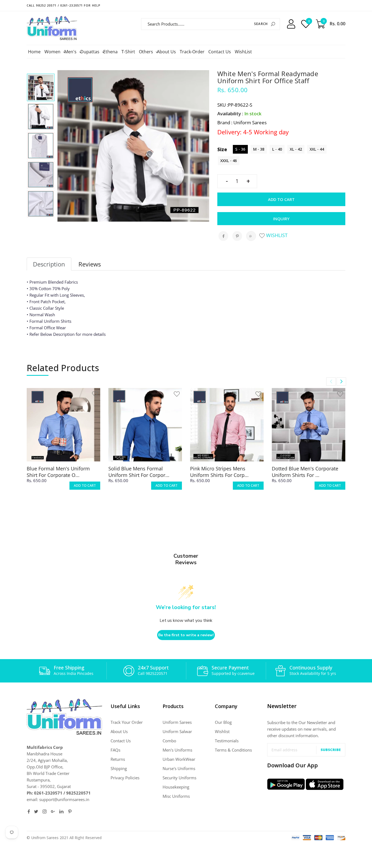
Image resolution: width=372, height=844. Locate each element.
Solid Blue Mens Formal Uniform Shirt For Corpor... (138, 471)
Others (146, 52)
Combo (169, 740)
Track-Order (192, 52)
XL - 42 (296, 149)
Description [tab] (49, 264)
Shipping (119, 768)
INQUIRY (281, 218)
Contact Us (219, 52)
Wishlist (276, 235)
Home (34, 52)
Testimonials (227, 740)
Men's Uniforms (177, 750)
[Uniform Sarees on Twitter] (36, 811)
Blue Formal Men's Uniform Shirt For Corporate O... (58, 471)
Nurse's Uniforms (179, 768)
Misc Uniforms (176, 796)
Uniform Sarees (177, 722)
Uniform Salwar (177, 731)
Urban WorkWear (179, 759)
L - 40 (277, 149)
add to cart (85, 485)
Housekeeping (176, 787)
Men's (71, 52)
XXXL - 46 (228, 160)
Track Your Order (127, 722)
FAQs (115, 750)
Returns (118, 759)
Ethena (110, 52)
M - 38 (258, 149)
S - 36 (240, 149)
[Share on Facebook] (223, 236)
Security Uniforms (179, 777)
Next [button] (341, 381)
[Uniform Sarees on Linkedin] (61, 811)
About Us (166, 52)
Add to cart (281, 199)
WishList (243, 52)
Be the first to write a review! (186, 635)
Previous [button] (331, 381)
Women (53, 52)
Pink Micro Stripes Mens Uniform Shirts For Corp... (219, 471)
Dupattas (90, 52)
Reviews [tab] (89, 264)
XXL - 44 (317, 149)
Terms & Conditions (233, 750)
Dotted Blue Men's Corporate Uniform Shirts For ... (305, 471)
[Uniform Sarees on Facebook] (29, 811)
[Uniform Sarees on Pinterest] (70, 811)
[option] (41, 87)
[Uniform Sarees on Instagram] (44, 811)
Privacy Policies (125, 777)
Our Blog (223, 722)
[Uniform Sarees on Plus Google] (53, 811)
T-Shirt (128, 52)
